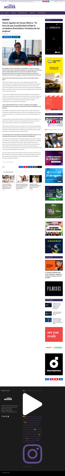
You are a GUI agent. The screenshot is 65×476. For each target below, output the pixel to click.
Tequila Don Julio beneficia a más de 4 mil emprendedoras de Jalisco (35, 186)
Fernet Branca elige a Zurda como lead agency (57, 313)
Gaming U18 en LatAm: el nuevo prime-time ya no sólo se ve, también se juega (22, 1)
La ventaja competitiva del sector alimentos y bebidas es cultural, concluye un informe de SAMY (53, 275)
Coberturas (32, 12)
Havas (4, 162)
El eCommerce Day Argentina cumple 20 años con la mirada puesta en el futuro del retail (57, 321)
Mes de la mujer (6, 19)
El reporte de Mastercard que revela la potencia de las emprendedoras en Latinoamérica (22, 186)
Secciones (13, 12)
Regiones (6, 12)
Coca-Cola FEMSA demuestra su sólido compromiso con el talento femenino (7, 186)
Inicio (3, 16)
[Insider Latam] (10, 6)
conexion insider (41, 12)
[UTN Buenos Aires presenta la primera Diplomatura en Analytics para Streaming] (48, 305)
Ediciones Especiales (22, 12)
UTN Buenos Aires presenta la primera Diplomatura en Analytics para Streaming (57, 306)
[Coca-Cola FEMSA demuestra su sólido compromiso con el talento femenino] (8, 178)
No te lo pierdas (49, 300)
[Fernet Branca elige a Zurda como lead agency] (48, 313)
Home (2, 12)
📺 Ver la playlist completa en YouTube (53, 129)
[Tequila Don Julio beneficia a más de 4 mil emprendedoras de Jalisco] (36, 178)
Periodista (5, 33)
